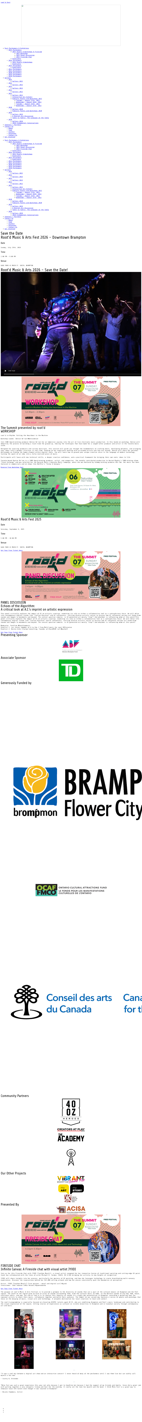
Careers (12, 224)
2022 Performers (15, 161)
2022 (10, 182)
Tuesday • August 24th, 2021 (28, 196)
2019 (10, 204)
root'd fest (5, 2)
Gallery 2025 (17, 173)
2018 (10, 211)
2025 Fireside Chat (24, 149)
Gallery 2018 (17, 213)
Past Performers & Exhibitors (17, 140)
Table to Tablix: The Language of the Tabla (30, 210)
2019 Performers (15, 166)
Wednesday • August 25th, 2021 (28, 197)
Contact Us (9, 218)
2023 (10, 178)
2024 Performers (15, 152)
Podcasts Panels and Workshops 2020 (27, 203)
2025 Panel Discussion (25, 147)
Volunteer (12, 225)
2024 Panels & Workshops (22, 154)
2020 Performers (15, 164)
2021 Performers (15, 163)
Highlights (16, 151)
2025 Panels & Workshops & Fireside (27, 144)
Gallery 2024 (17, 177)
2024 (10, 175)
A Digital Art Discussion (22, 208)
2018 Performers (15, 168)
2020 (10, 199)
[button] (12, 467)
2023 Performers (15, 157)
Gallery (8, 170)
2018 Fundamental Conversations (25, 215)
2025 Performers (15, 142)
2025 (10, 171)
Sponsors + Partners (13, 217)
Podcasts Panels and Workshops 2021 (27, 190)
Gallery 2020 (17, 201)
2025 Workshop (22, 145)
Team (10, 222)
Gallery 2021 (17, 187)
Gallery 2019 (17, 206)
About (11, 220)
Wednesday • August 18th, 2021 (28, 194)
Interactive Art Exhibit (22, 189)
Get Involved (10, 229)
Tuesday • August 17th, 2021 (28, 192)
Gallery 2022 (17, 184)
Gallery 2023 (17, 180)
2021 (10, 185)
